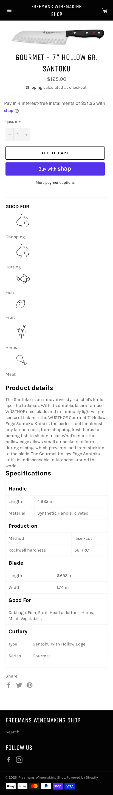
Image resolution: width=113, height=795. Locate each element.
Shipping (34, 87)
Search (12, 731)
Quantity (13, 122)
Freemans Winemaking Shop (56, 10)
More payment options (55, 182)
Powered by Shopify (82, 777)
